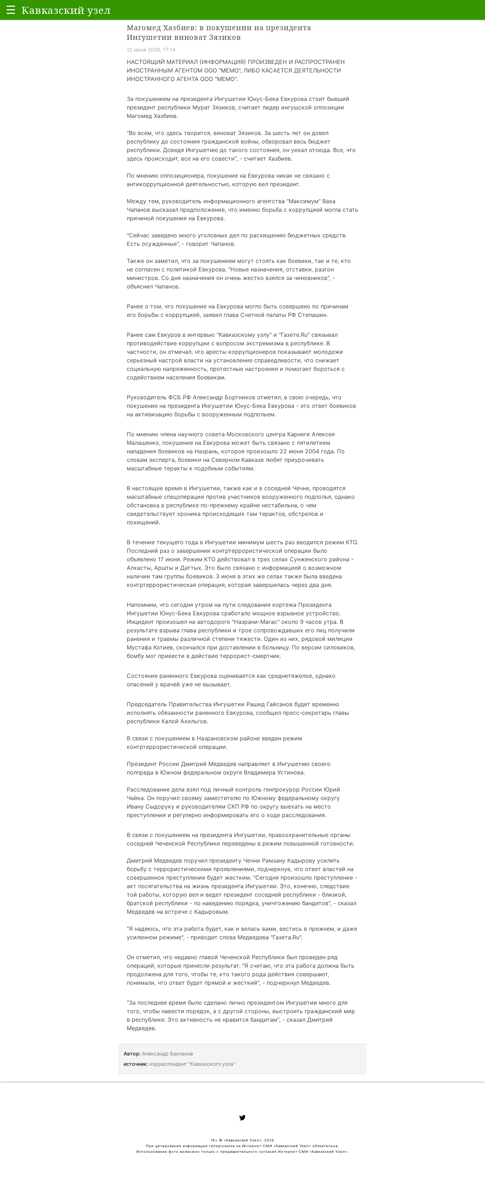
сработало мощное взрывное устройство (280, 613)
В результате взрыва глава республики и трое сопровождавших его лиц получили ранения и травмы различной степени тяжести (241, 630)
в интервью (198, 334)
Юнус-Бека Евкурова (277, 98)
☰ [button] (11, 10)
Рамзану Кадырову (288, 860)
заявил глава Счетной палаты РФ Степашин (264, 314)
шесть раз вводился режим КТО (311, 542)
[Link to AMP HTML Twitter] (242, 1118)
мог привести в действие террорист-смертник (213, 655)
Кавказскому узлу (244, 334)
